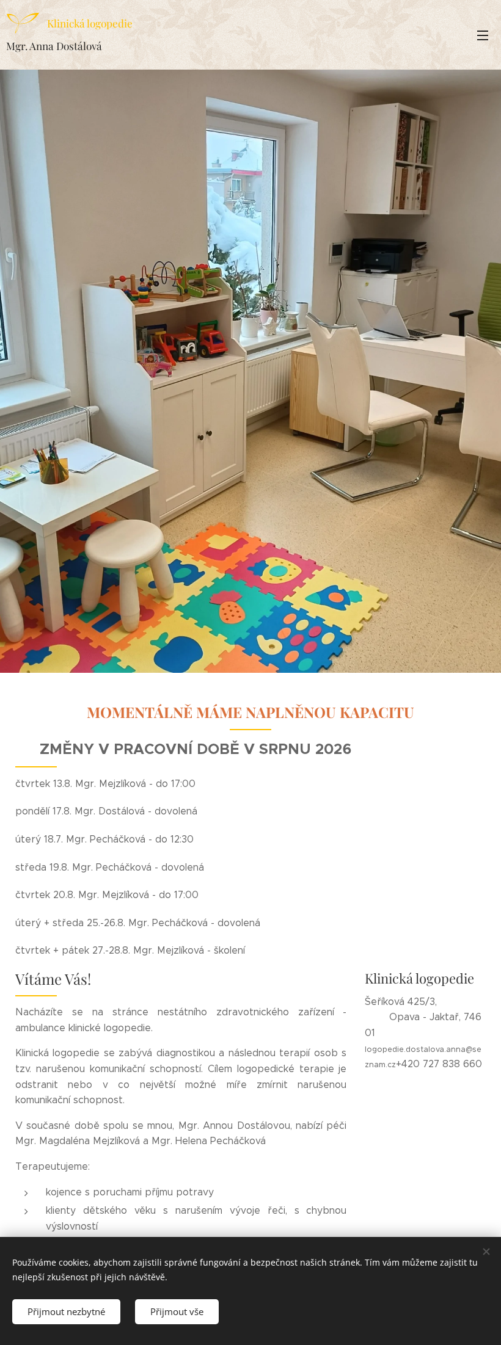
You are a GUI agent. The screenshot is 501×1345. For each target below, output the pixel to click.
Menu (482, 35)
